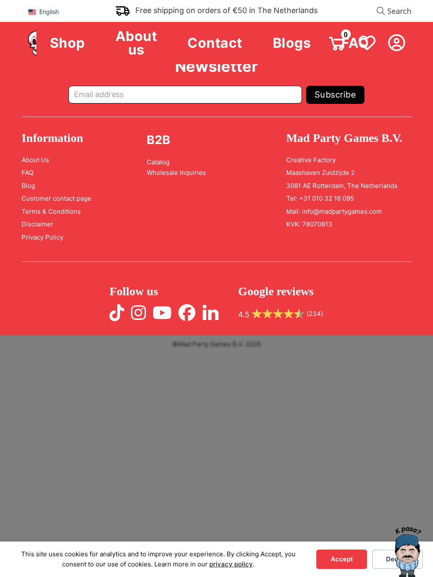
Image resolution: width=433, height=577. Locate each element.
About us (136, 43)
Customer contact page (56, 198)
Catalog (158, 162)
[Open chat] (407, 551)
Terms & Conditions (51, 211)
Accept (342, 559)
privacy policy (231, 564)
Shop (67, 43)
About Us (35, 160)
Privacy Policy (42, 237)
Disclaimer (37, 224)
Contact (214, 43)
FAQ (27, 173)
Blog (28, 186)
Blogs (292, 43)
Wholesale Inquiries (176, 173)
